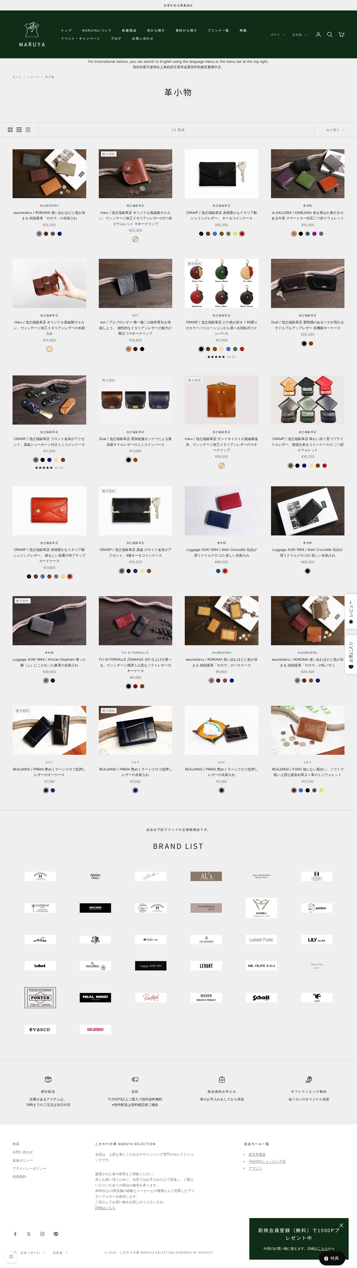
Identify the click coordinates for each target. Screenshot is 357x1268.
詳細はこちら (105, 1208)
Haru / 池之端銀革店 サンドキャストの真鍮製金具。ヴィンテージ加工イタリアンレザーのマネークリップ (221, 444)
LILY (49, 762)
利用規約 (19, 1176)
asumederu (49, 205)
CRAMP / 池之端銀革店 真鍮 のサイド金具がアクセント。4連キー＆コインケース (135, 552)
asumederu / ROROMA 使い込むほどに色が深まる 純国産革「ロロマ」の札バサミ (307, 662)
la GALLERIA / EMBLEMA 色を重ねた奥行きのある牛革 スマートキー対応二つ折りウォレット (308, 215)
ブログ (116, 38)
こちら (323, 1248)
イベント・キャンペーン (80, 38)
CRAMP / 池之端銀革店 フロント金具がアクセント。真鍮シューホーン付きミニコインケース (49, 441)
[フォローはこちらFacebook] (15, 1234)
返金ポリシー (23, 1160)
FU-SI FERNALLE (135, 652)
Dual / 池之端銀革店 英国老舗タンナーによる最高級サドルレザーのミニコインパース (135, 441)
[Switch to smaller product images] (19, 130)
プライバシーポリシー (30, 1168)
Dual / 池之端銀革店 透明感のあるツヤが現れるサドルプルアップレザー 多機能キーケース (307, 325)
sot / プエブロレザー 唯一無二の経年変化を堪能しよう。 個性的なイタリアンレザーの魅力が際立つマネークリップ (135, 327)
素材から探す (186, 30)
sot (135, 315)
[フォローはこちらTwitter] (28, 1234)
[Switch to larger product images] (10, 130)
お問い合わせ (143, 38)
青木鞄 (307, 205)
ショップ (33, 76)
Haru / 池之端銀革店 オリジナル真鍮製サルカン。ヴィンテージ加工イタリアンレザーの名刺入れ (49, 327)
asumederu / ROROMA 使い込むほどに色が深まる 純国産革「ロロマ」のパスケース (221, 662)
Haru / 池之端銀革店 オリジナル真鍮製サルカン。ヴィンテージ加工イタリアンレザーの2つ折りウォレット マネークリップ (135, 218)
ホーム (17, 76)
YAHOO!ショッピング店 (267, 1161)
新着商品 (129, 30)
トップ (66, 30)
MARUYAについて (97, 30)
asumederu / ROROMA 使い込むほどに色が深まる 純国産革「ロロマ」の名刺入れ (49, 215)
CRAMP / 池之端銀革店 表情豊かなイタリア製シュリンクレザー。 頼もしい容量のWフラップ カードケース (49, 555)
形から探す (156, 30)
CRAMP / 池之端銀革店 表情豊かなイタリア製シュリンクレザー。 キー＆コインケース (221, 215)
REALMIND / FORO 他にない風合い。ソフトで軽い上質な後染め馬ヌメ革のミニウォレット (308, 772)
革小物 (49, 76)
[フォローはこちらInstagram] (42, 1234)
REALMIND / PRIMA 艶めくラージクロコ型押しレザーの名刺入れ (135, 772)
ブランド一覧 (218, 30)
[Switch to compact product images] (28, 130)
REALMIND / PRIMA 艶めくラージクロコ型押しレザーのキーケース (49, 772)
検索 (16, 1144)
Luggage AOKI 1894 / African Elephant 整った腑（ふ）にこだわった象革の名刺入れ (49, 662)
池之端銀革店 (135, 205)
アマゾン (255, 1168)
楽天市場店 (257, 1154)
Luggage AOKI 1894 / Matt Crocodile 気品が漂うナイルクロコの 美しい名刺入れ (221, 552)
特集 (243, 30)
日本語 (297, 34)
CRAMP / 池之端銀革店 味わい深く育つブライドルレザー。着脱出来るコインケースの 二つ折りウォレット (308, 444)
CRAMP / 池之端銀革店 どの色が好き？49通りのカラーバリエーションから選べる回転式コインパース (221, 327)
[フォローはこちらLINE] (56, 1234)
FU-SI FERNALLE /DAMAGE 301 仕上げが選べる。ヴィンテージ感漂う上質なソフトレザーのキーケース (135, 665)
